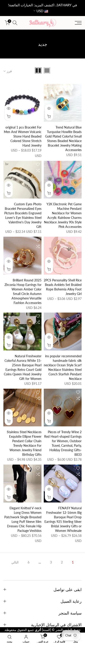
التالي (15, 562)
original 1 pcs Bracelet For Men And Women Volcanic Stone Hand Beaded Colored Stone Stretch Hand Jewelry (22, 136)
